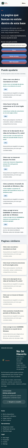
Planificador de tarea (9, 429)
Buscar (14, 50)
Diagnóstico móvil (8, 427)
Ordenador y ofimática (9, 416)
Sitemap (5, 444)
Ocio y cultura (7, 420)
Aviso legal (6, 437)
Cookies (5, 442)
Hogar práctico (7, 418)
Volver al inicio (14, 56)
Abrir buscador (14, 62)
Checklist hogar (7, 431)
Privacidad (6, 440)
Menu (23, 3)
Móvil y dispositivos (8, 414)
